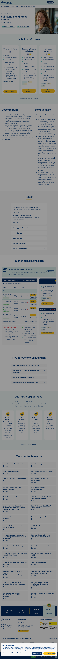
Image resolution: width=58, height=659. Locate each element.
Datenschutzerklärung (17, 652)
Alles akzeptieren (50, 653)
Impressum (6, 652)
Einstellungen (38, 653)
